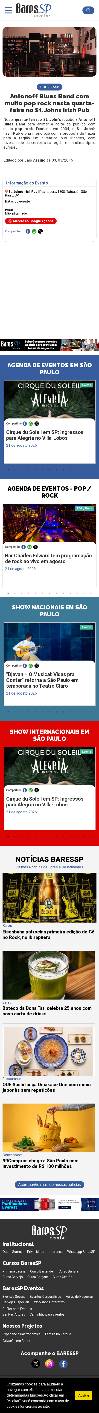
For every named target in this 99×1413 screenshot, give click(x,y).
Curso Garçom (37, 1277)
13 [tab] (91, 470)
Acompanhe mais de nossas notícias (49, 1184)
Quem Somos (13, 1252)
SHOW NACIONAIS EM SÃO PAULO (49, 611)
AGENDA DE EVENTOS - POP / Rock (49, 492)
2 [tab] (15, 470)
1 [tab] (8, 470)
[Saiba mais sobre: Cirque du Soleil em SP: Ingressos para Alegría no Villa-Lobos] (49, 405)
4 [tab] (28, 470)
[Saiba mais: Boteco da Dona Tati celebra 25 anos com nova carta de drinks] (49, 998)
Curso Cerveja (13, 1277)
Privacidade (35, 1252)
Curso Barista (68, 1271)
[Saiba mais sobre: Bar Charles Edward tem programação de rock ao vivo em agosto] (49, 528)
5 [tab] (35, 470)
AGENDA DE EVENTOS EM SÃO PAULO (49, 369)
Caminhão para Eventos (47, 1314)
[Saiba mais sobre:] (49, 647)
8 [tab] (56, 470)
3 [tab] (22, 470)
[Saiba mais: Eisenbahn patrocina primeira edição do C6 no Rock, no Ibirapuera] (50, 921)
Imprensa (56, 1252)
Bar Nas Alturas (14, 1314)
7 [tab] (49, 470)
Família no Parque (58, 1334)
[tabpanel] (49, 423)
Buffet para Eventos (17, 1309)
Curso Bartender (42, 1271)
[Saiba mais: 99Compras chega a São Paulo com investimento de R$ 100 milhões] (49, 1151)
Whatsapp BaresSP (81, 1252)
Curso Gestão (62, 1277)
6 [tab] (42, 470)
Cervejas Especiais (16, 1302)
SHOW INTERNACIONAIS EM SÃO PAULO (49, 735)
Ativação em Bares (16, 1341)
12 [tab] (84, 470)
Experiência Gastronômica (22, 1334)
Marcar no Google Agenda (33, 221)
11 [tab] (77, 470)
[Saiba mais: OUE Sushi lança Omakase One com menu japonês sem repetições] (49, 1075)
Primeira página (14, 1271)
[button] (51, 1407)
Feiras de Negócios (79, 1296)
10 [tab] (70, 470)
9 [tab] (63, 470)
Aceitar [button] (83, 1395)
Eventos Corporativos (45, 1296)
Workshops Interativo (49, 1302)
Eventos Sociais (14, 1296)
